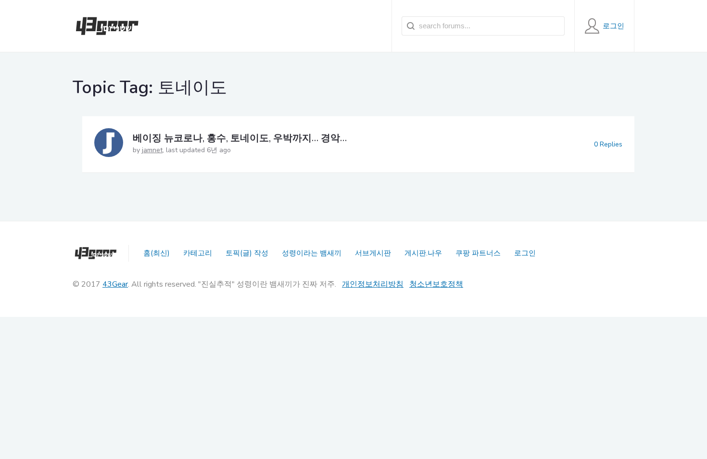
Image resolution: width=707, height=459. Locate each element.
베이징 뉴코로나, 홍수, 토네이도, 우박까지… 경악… (240, 138)
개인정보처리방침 (373, 284)
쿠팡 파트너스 (478, 253)
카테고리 (197, 253)
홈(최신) (156, 253)
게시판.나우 (423, 253)
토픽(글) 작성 (247, 253)
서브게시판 (373, 253)
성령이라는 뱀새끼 (311, 253)
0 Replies (608, 144)
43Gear (115, 284)
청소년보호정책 (436, 284)
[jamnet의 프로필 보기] (108, 144)
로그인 (525, 253)
